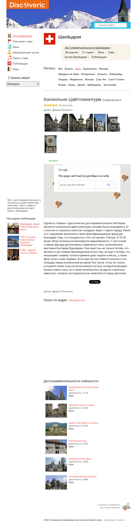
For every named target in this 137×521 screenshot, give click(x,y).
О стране (87, 52)
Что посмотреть (22, 35)
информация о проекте (114, 520)
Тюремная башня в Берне (82, 405)
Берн (78, 68)
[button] (116, 195)
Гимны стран (20, 58)
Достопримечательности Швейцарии (87, 47)
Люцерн (63, 79)
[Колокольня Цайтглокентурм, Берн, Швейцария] (56, 130)
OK (108, 184)
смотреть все (77, 300)
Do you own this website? (72, 185)
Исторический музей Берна (83, 476)
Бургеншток (90, 68)
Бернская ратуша (78, 441)
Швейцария (94, 84)
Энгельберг (109, 84)
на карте (53, 160)
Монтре (89, 79)
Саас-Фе (101, 79)
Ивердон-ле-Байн (68, 74)
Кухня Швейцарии (76, 56)
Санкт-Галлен (116, 79)
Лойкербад (115, 74)
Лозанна (102, 74)
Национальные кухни (26, 52)
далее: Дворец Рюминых (58, 109)
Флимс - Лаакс (66, 84)
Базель (69, 68)
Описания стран (22, 41)
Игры (16, 69)
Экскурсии (71, 52)
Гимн (111, 52)
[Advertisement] (20, 143)
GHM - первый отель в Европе (28, 251)
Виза (101, 52)
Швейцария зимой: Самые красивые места (30, 227)
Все (60, 68)
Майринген (76, 79)
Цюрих (81, 84)
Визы (16, 46)
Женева (103, 68)
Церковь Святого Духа (80, 459)
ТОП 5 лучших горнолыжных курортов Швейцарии (28, 241)
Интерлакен (88, 74)
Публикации (20, 63)
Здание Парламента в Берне (83, 423)
